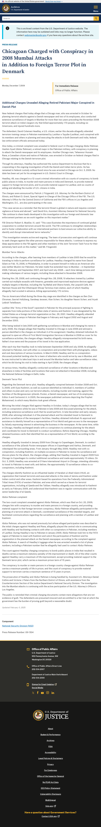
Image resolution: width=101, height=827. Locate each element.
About (50, 729)
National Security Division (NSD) (18, 626)
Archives (50, 740)
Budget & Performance (50, 735)
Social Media (37, 688)
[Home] (16, 12)
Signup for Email (43, 684)
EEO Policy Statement (50, 788)
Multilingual (50, 800)
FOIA (50, 747)
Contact (49, 816)
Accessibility (50, 752)
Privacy (50, 764)
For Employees (50, 770)
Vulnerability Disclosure (50, 794)
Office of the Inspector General (50, 776)
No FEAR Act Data (51, 782)
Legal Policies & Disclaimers (50, 758)
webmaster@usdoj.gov (35, 35)
